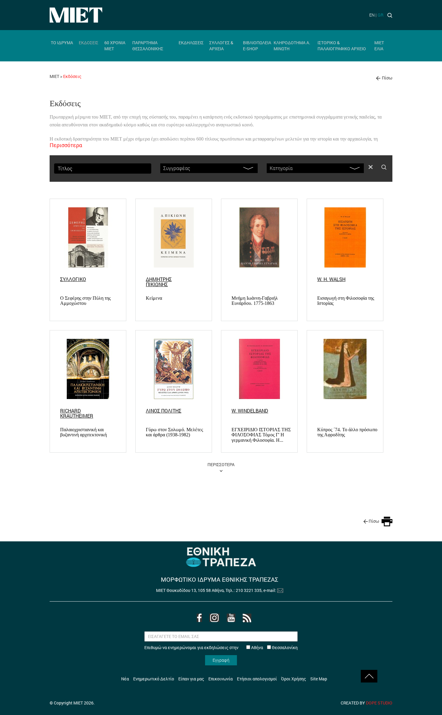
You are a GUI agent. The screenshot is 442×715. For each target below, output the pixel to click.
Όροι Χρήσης (293, 679)
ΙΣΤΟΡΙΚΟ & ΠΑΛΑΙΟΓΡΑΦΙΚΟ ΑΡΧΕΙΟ (342, 45)
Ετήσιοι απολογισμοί (257, 679)
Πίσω (387, 78)
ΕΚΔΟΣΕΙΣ (88, 42)
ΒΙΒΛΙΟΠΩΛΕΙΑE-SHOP (257, 45)
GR (380, 15)
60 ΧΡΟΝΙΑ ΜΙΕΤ (114, 45)
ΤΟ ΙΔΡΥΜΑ (62, 42)
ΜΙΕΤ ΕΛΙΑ (379, 45)
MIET (54, 76)
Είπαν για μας (191, 679)
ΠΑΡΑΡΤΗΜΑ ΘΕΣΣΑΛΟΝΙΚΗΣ (147, 45)
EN (372, 15)
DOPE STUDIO (379, 703)
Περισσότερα (66, 145)
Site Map (318, 679)
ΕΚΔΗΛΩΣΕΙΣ (191, 42)
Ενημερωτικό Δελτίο (153, 679)
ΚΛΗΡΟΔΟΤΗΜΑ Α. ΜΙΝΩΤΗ (292, 45)
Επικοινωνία (220, 679)
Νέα (125, 679)
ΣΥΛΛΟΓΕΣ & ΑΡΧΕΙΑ (221, 45)
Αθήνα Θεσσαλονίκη (274, 647)
